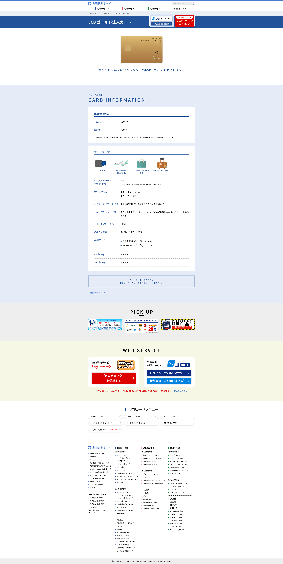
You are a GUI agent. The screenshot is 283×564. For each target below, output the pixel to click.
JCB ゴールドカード (123, 464)
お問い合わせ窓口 (123, 535)
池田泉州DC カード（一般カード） (154, 458)
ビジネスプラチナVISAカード (179, 483)
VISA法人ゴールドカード (178, 489)
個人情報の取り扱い (123, 532)
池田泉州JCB (122, 447)
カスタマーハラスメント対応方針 (101, 469)
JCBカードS (121, 470)
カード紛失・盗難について (125, 551)
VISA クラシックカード (177, 467)
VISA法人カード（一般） (177, 492)
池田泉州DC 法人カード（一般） (153, 483)
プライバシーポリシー (97, 460)
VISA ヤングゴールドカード (178, 464)
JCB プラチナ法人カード (125, 492)
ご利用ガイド (147, 496)
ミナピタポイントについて (137, 423)
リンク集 (93, 487)
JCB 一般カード (122, 467)
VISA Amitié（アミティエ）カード (180, 470)
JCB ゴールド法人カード (125, 498)
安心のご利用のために (104, 429)
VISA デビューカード (176, 474)
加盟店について (95, 481)
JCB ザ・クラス (121, 455)
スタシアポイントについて (101, 423)
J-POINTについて (169, 416)
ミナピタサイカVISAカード (178, 458)
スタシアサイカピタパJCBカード (127, 476)
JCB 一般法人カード (123, 501)
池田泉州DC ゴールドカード (152, 455)
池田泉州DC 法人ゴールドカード (154, 480)
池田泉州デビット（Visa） (151, 464)
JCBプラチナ (121, 461)
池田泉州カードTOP (97, 453)
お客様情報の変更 (169, 423)
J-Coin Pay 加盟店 (96, 484)
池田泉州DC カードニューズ (152, 461)
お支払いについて (98, 416)
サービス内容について (126, 458)
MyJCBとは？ (181, 390)
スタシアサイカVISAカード (178, 461)
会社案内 (120, 520)
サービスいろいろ (133, 416)
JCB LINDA (120, 482)
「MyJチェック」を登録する (113, 378)
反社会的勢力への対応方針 (99, 472)
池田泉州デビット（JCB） (125, 473)
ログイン (166, 373)
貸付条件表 (120, 529)
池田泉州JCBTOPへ (99, 292)
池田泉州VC (175, 447)
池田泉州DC (148, 447)
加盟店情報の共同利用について (100, 466)
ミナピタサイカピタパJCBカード (127, 479)
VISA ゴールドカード (176, 455)
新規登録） (168, 381)
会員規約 (146, 493)
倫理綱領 (93, 457)
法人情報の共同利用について (100, 463)
